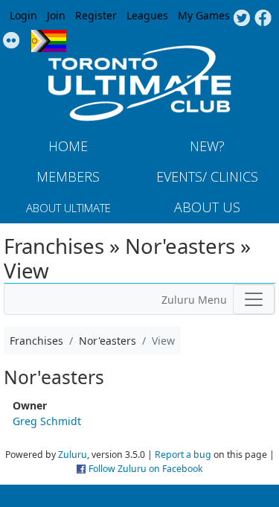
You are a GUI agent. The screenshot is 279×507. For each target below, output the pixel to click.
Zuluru (72, 454)
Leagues (147, 15)
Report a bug (183, 454)
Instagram (11, 41)
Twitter (241, 18)
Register (96, 15)
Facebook (263, 18)
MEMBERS (68, 176)
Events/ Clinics (207, 176)
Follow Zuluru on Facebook (146, 468)
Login (23, 15)
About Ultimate (68, 207)
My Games (204, 15)
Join (56, 15)
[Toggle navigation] (254, 299)
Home (68, 146)
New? (207, 146)
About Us (207, 207)
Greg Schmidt (47, 421)
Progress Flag (48, 41)
